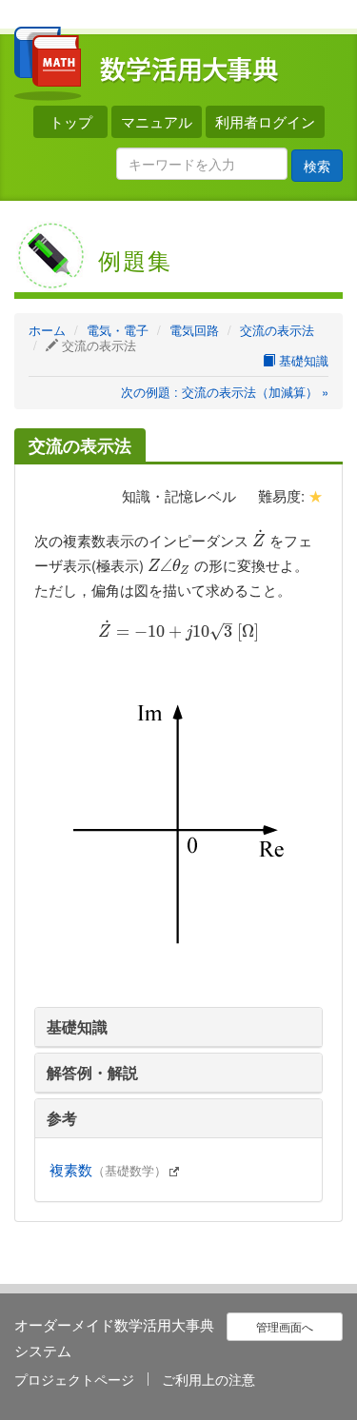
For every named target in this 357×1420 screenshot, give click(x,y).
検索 (317, 165)
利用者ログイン (265, 121)
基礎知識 (301, 360)
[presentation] (259, 540)
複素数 (108, 1169)
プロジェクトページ (74, 1379)
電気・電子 (118, 330)
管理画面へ (284, 1326)
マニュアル (156, 121)
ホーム (47, 330)
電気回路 (194, 330)
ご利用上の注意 (208, 1379)
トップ (71, 121)
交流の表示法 (277, 330)
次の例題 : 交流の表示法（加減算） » (224, 392)
